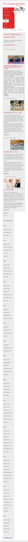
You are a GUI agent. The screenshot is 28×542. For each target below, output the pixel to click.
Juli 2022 (5, 315)
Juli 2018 (5, 392)
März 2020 (9, 350)
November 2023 (6, 288)
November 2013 (6, 522)
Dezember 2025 (6, 244)
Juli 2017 (10, 413)
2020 (4, 341)
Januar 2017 (5, 422)
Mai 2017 (9, 416)
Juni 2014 (5, 502)
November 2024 (6, 267)
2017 (4, 400)
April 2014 (5, 505)
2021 (4, 323)
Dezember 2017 (6, 404)
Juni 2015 (5, 475)
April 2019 (9, 371)
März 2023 (5, 300)
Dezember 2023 (6, 285)
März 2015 (9, 478)
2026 (4, 225)
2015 (4, 456)
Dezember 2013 (6, 519)
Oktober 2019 (6, 365)
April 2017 (5, 419)
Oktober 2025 (6, 247)
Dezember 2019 (6, 359)
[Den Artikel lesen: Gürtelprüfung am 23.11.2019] (17, 110)
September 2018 (6, 389)
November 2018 (6, 386)
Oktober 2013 (6, 525)
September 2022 (6, 312)
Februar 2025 (6, 256)
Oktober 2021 (6, 327)
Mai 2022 (9, 315)
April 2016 (5, 448)
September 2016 (6, 439)
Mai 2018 (9, 392)
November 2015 (6, 463)
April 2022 (5, 318)
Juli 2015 (10, 472)
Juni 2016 (5, 445)
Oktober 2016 (6, 436)
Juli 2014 (10, 499)
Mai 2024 (5, 273)
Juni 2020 (10, 347)
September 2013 (6, 528)
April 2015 (5, 478)
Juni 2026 (9, 229)
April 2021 (5, 336)
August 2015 (5, 472)
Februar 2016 (6, 451)
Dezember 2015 (6, 460)
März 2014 (9, 505)
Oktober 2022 (6, 309)
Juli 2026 (5, 229)
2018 (4, 379)
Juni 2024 (11, 270)
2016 (4, 426)
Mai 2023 (9, 297)
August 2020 (5, 347)
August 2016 (5, 442)
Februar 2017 (10, 419)
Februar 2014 (6, 508)
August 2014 (5, 499)
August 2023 (5, 294)
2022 (4, 305)
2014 (4, 486)
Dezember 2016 (6, 430)
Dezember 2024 (6, 264)
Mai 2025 (9, 250)
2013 (4, 516)
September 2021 (6, 330)
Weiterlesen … (7, 95)
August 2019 (5, 368)
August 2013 (5, 531)
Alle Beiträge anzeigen (7, 537)
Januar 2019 (5, 374)
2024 (4, 261)
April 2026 (9, 232)
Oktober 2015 (6, 466)
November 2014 (6, 493)
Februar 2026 (6, 235)
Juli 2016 (10, 442)
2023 (4, 281)
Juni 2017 (5, 416)
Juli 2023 (10, 294)
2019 (4, 355)
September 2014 (6, 496)
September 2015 (6, 469)
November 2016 (6, 433)
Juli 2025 (10, 247)
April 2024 (9, 273)
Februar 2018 (6, 395)
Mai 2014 (9, 502)
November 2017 (6, 407)
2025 (4, 240)
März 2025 (5, 253)
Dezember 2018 (6, 383)
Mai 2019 (5, 371)
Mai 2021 (10, 333)
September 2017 (6, 410)
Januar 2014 (5, 511)
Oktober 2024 (6, 270)
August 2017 (5, 413)
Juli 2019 (10, 368)
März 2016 (9, 448)
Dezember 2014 (6, 490)
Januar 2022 (9, 318)
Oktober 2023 (6, 291)
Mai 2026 (5, 232)
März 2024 (5, 276)
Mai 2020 (5, 350)
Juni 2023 (5, 297)
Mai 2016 (9, 445)
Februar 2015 (6, 481)
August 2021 (5, 333)
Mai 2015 (9, 475)
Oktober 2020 (6, 344)
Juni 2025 (5, 250)
